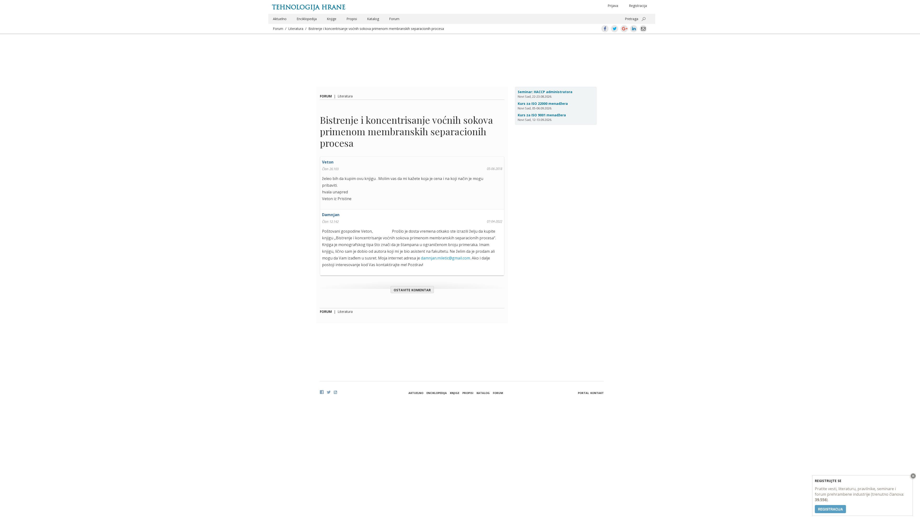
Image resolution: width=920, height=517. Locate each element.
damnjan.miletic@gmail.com (445, 258)
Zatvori (912, 476)
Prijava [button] (613, 5)
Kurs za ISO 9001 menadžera (542, 115)
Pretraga (631, 19)
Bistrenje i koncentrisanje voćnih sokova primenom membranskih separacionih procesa (376, 28)
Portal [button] (583, 393)
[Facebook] (322, 392)
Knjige (331, 19)
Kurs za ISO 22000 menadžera (543, 103)
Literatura (295, 28)
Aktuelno (280, 19)
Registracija (638, 5)
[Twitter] (329, 392)
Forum (394, 19)
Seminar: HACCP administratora (545, 92)
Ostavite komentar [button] (412, 290)
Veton (328, 162)
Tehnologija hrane (308, 7)
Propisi (351, 19)
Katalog (373, 19)
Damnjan (330, 214)
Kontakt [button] (597, 393)
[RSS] (335, 392)
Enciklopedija (307, 19)
